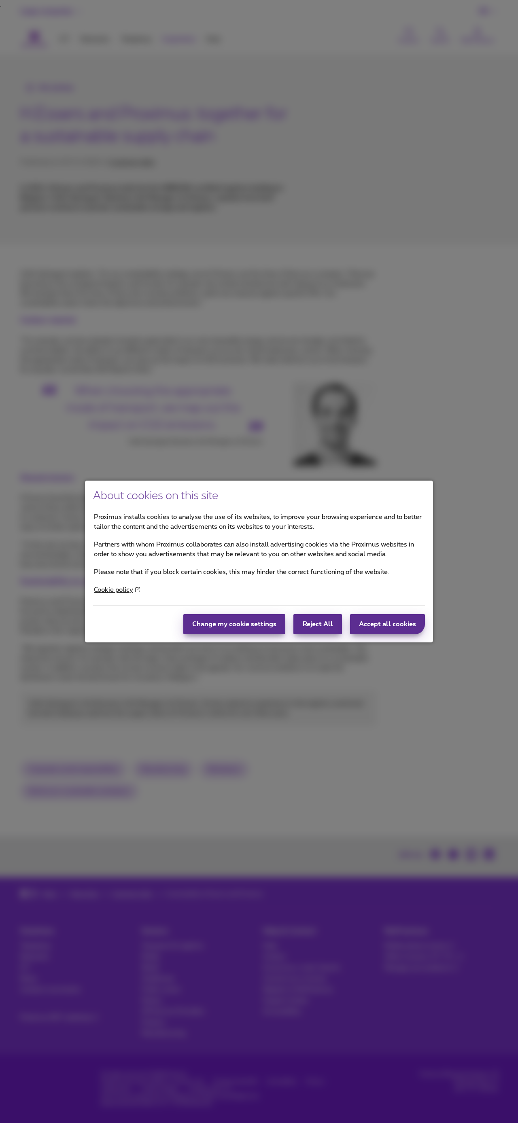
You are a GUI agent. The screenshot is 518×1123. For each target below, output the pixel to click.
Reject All (318, 624)
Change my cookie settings (234, 624)
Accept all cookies (387, 624)
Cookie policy (113, 590)
